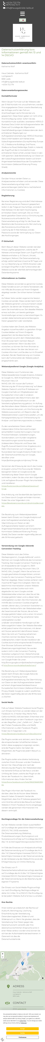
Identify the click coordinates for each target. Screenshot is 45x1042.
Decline (22, 1033)
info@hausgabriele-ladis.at (20, 8)
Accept (22, 1029)
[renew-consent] (2, 1039)
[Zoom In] (2, 953)
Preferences (22, 1037)
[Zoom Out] (2, 956)
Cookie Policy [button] (22, 1020)
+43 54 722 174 (13, 2)
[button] (22, 964)
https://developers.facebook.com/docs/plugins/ (22, 734)
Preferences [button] (24, 1023)
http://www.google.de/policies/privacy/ (19, 665)
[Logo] (22, 33)
